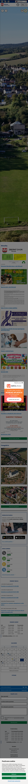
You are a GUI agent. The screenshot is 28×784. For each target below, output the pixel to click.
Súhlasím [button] (13, 774)
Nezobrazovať (18, 383)
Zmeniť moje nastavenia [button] (14, 781)
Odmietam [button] (14, 778)
